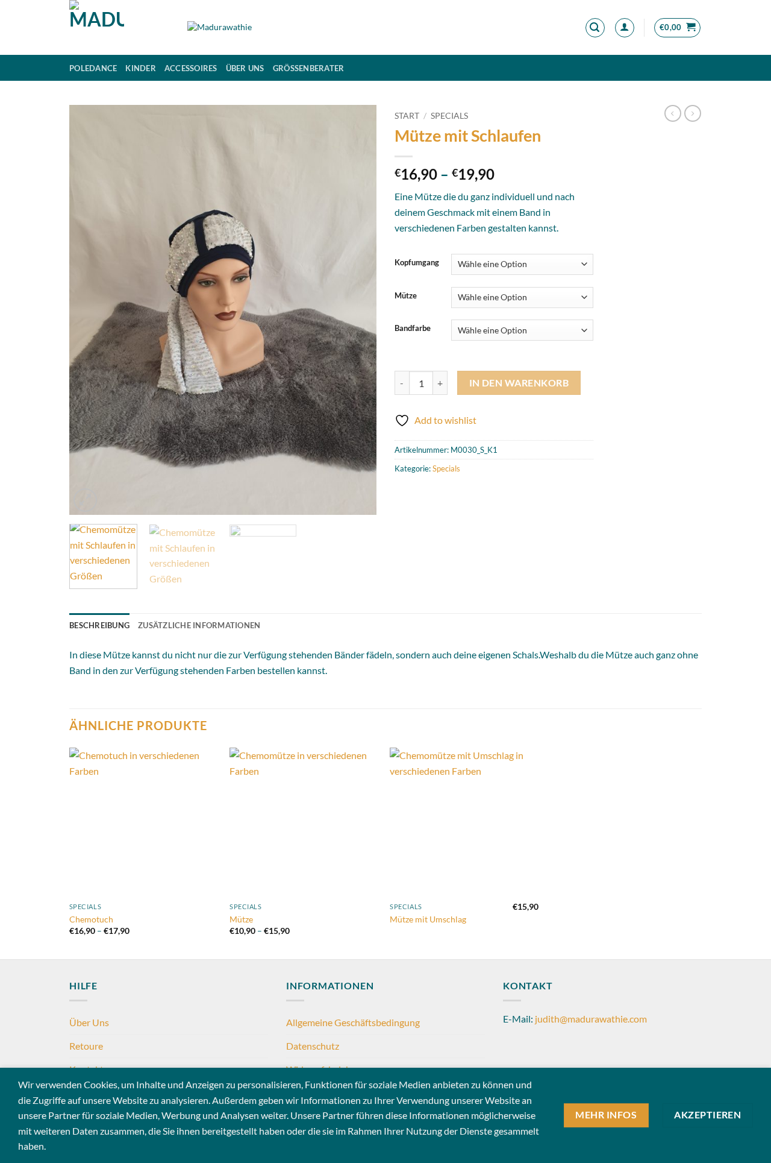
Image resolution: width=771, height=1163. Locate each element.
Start (407, 116)
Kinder (140, 68)
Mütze (406, 296)
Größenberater (309, 68)
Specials (449, 116)
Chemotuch (91, 919)
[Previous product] (692, 113)
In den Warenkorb (519, 382)
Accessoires (190, 68)
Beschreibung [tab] (99, 625)
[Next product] (672, 113)
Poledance (93, 68)
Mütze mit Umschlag (428, 919)
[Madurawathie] (119, 27)
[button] (595, 27)
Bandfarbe (413, 328)
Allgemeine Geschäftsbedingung (353, 1022)
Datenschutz (312, 1045)
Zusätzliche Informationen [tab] (199, 625)
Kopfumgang (417, 263)
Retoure (86, 1045)
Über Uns (245, 68)
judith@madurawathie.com (591, 1018)
